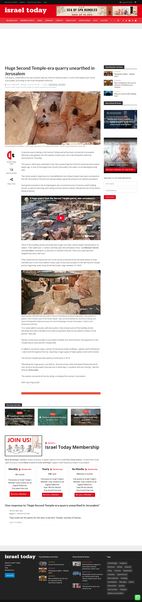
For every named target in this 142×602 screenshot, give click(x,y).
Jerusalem (61, 85)
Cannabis (111, 574)
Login (45, 2)
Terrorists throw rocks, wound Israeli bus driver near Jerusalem (86, 417)
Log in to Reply (15, 522)
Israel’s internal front (56, 564)
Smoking (124, 578)
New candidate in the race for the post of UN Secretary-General (125, 85)
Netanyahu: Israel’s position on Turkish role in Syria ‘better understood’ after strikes (120, 121)
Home (7, 87)
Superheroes (122, 574)
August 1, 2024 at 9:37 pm (19, 513)
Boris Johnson (113, 578)
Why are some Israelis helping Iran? (125, 95)
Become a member (11, 2)
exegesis (123, 563)
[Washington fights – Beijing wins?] (108, 73)
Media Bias (127, 570)
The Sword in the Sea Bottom (54, 417)
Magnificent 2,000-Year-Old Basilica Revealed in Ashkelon (20, 417)
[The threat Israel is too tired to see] (77, 585)
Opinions (117, 72)
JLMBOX (22, 2)
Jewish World (87, 562)
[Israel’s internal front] (43, 563)
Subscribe (9, 575)
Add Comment (11, 173)
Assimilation (112, 582)
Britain (119, 567)
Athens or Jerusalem (115, 593)
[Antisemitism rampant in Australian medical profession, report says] (77, 564)
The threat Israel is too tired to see (91, 587)
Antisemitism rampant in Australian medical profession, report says (91, 566)
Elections (111, 567)
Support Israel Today (34, 2)
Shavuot (128, 567)
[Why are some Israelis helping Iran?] (108, 93)
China (110, 570)
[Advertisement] (71, 48)
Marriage (122, 582)
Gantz (131, 582)
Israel (13, 87)
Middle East (120, 117)
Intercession (112, 589)
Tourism (117, 570)
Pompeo (123, 589)
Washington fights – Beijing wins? (124, 75)
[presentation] (131, 108)
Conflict (117, 91)
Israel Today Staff (11, 163)
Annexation (112, 586)
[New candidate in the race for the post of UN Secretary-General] (108, 83)
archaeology (52, 85)
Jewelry (121, 586)
